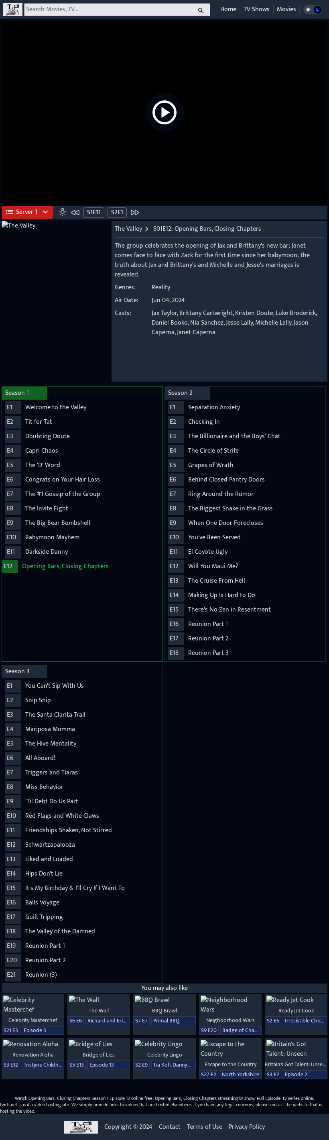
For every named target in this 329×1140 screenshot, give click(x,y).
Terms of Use (204, 1127)
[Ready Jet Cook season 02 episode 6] (296, 1000)
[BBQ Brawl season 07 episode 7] (164, 1000)
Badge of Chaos (241, 1030)
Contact (170, 1127)
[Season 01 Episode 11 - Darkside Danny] (75, 212)
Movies (286, 9)
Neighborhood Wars (230, 1020)
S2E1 (117, 212)
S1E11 (94, 212)
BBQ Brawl (164, 1010)
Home (228, 9)
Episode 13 (101, 1064)
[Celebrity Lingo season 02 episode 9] (164, 1044)
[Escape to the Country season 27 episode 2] (230, 1049)
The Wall (99, 1010)
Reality (161, 287)
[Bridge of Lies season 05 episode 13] (98, 1044)
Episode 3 (35, 1030)
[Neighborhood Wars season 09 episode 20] (230, 1005)
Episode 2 (296, 1074)
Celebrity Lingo (164, 1054)
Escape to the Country (230, 1064)
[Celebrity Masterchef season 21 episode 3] (33, 1005)
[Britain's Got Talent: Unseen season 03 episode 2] (296, 1049)
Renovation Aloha (33, 1054)
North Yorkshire (240, 1074)
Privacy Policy (247, 1127)
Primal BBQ (166, 1020)
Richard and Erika (107, 1020)
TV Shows (257, 9)
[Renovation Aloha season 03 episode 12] (33, 1044)
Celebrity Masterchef (32, 1020)
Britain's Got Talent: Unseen (296, 1064)
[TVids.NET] (12, 9)
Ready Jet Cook (296, 1010)
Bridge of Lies (99, 1054)
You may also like (164, 988)
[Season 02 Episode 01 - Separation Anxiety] (135, 212)
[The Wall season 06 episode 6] (98, 1000)
